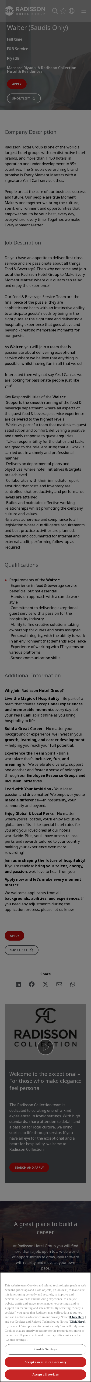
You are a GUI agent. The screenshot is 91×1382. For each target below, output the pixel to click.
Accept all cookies (45, 1374)
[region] (45, 1327)
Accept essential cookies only (45, 1362)
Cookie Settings (45, 1349)
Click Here (77, 1317)
